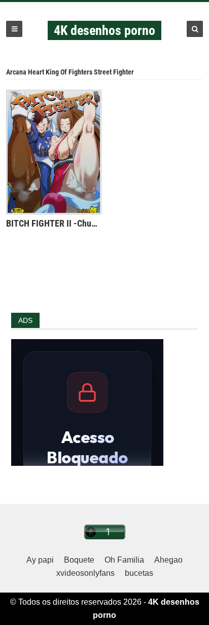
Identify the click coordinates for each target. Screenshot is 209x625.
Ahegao (168, 560)
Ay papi (40, 560)
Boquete (79, 560)
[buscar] (195, 29)
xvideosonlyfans (85, 573)
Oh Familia (124, 560)
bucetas (139, 573)
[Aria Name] (14, 29)
